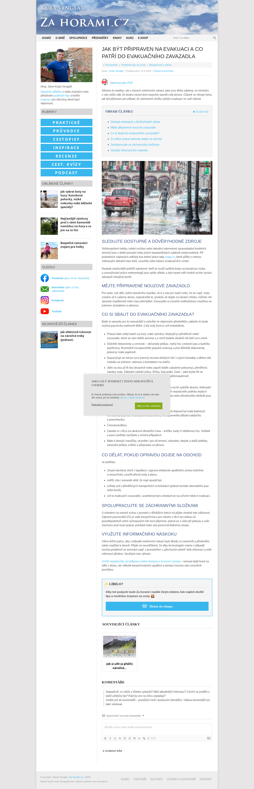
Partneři (140, 779)
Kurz (130, 38)
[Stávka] (119, 738)
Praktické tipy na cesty (133, 64)
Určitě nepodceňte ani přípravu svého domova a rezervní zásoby (141, 561)
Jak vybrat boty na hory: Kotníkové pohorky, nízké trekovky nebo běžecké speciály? (76, 199)
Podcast (66, 172)
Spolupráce (78, 38)
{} (148, 738)
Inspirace (66, 147)
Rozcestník (111, 64)
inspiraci (46, 99)
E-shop (143, 38)
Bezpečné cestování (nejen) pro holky (73, 245)
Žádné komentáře (163, 71)
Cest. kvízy (66, 164)
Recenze (67, 156)
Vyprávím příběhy (51, 91)
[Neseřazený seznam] (129, 738)
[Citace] (134, 738)
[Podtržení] (115, 738)
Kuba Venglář (116, 71)
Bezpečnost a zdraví (160, 64)
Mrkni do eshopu (160, 606)
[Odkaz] (144, 738)
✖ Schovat (201, 111)
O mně (60, 38)
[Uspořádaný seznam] (124, 738)
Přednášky (100, 38)
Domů (46, 38)
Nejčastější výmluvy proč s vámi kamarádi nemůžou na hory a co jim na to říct (75, 224)
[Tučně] (105, 738)
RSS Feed (156, 779)
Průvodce (66, 130)
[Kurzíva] (110, 738)
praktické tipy (62, 95)
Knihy (117, 38)
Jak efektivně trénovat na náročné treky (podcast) (75, 336)
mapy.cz (170, 256)
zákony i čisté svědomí (132, 397)
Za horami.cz (76, 777)
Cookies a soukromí (181, 779)
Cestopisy (66, 139)
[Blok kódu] (139, 738)
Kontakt (206, 779)
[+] (153, 738)
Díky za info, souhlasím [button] (148, 406)
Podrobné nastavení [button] (102, 404)
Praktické (66, 122)
